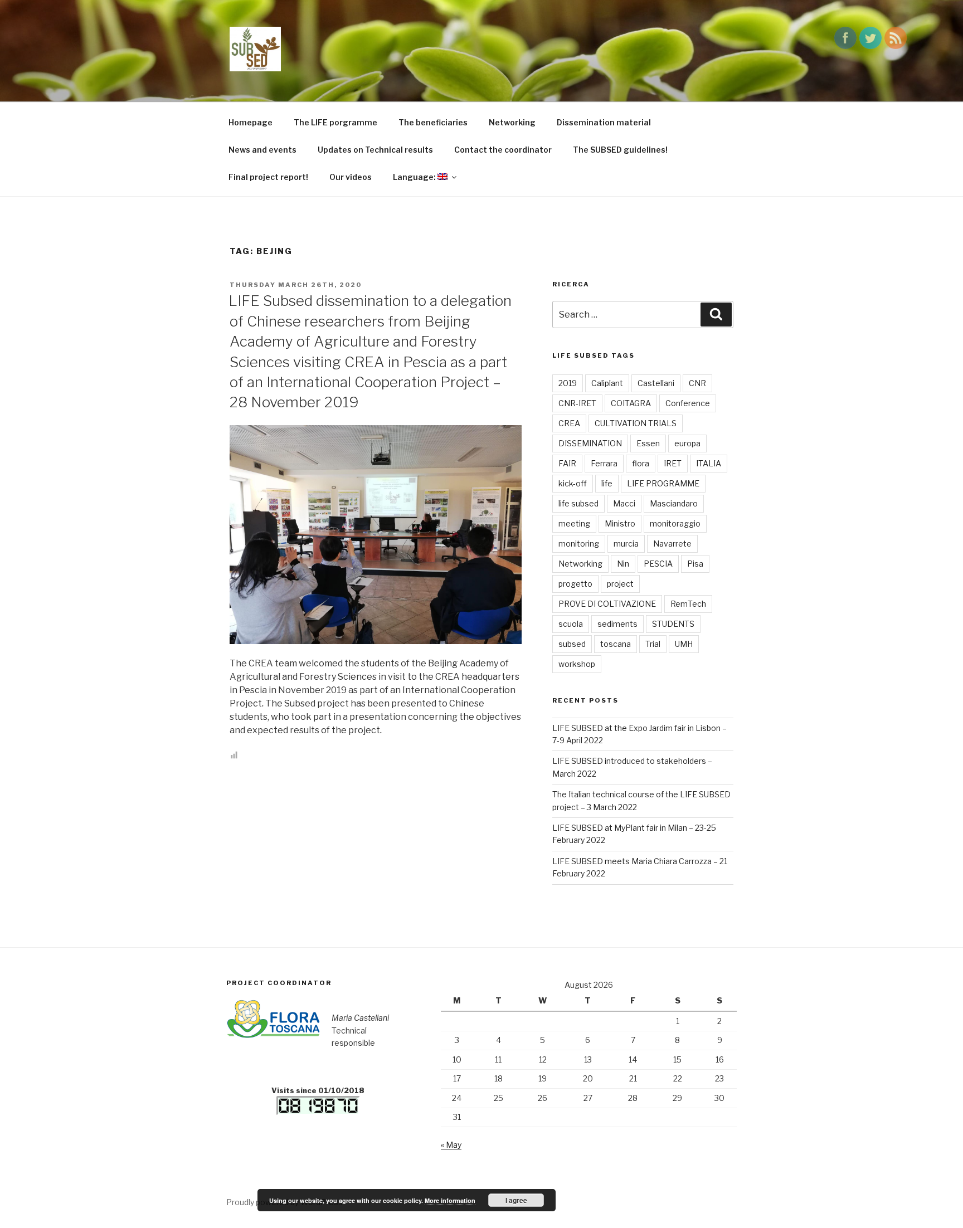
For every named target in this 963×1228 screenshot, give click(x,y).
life (606, 483)
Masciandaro (674, 503)
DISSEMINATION (590, 443)
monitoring (578, 543)
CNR (697, 383)
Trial (652, 644)
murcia (626, 543)
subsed (572, 644)
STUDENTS (673, 623)
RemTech (688, 603)
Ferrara (604, 463)
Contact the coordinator (503, 149)
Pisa (695, 563)
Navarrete (672, 543)
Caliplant (607, 383)
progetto (575, 583)
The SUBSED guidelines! (620, 149)
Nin (623, 563)
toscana (615, 644)
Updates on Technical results (375, 149)
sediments (617, 623)
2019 (567, 383)
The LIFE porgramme (335, 122)
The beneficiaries (433, 122)
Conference (687, 403)
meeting (574, 523)
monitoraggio (675, 523)
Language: (415, 177)
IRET (673, 463)
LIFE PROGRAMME (663, 483)
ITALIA (708, 463)
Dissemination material (604, 122)
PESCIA (658, 563)
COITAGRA (631, 403)
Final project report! (268, 177)
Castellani (656, 383)
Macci (624, 503)
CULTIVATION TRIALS (636, 423)
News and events (262, 149)
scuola (570, 623)
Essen (648, 443)
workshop (576, 664)
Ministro (620, 523)
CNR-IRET (577, 403)
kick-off (572, 483)
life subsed (578, 503)
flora (640, 463)
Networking (512, 122)
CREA (569, 423)
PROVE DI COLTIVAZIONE (607, 603)
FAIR (567, 463)
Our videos (350, 177)
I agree (516, 1200)
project (620, 583)
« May (451, 1144)
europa (687, 443)
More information (450, 1200)
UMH (684, 644)
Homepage (250, 122)
